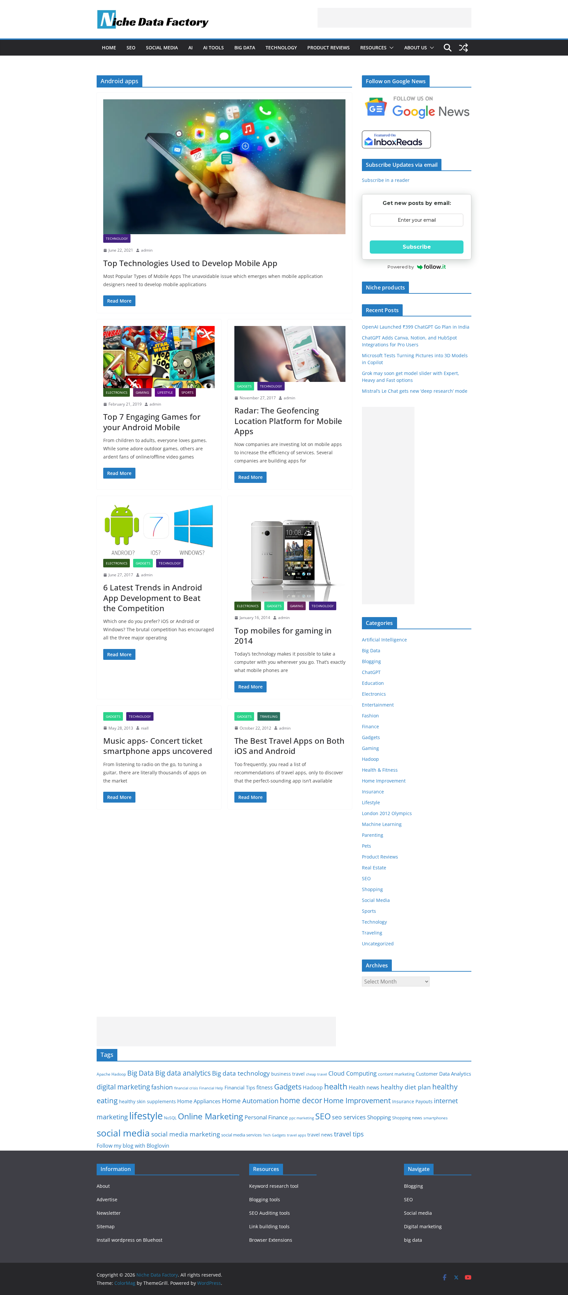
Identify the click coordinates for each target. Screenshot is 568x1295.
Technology (281, 47)
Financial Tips (240, 1087)
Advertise (107, 1199)
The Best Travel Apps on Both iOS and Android (289, 745)
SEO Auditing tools (269, 1213)
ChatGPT (371, 672)
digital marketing (123, 1086)
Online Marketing (210, 1116)
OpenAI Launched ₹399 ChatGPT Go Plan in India (415, 327)
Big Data (244, 47)
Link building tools (269, 1226)
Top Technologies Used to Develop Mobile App (190, 263)
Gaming (142, 392)
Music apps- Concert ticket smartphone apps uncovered (157, 745)
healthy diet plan (406, 1087)
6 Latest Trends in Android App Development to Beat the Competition (152, 597)
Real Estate (374, 867)
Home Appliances (199, 1101)
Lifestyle (165, 392)
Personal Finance (266, 1117)
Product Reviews (328, 47)
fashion (162, 1087)
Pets (366, 846)
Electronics (116, 392)
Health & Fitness (380, 770)
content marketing (396, 1074)
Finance (370, 726)
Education (373, 683)
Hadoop (370, 759)
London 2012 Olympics (387, 813)
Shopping (372, 889)
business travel (288, 1074)
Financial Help (211, 1087)
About (103, 1186)
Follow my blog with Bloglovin (133, 1145)
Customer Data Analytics (443, 1073)
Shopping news (407, 1118)
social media (123, 1133)
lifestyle (146, 1115)
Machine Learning (382, 824)
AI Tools (213, 47)
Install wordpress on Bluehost (129, 1240)
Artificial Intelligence (384, 639)
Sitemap (106, 1226)
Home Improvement (384, 781)
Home (109, 47)
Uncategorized (378, 943)
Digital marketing (423, 1226)
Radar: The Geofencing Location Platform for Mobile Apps (288, 420)
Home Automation (250, 1100)
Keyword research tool (273, 1186)
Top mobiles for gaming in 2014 (283, 635)
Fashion (370, 715)
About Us (415, 47)
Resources (373, 47)
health (335, 1086)
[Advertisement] (394, 18)
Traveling (268, 716)
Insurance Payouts (412, 1101)
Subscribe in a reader (386, 180)
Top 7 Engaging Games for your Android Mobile (152, 421)
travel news (320, 1135)
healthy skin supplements (147, 1101)
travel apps (296, 1135)
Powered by (401, 266)
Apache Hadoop (111, 1074)
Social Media (162, 47)
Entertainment (378, 705)
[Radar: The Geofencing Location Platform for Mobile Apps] (290, 354)
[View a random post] (463, 48)
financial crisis (186, 1088)
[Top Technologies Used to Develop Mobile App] (224, 166)
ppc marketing (301, 1118)
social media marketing (185, 1134)
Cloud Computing (352, 1073)
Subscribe (417, 247)
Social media (418, 1213)
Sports (187, 392)
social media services (241, 1135)
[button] (390, 47)
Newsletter (109, 1213)
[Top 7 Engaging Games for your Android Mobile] (159, 357)
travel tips (349, 1134)
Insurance (373, 791)
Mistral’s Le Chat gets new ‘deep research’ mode (414, 391)
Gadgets (244, 386)
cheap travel (316, 1074)
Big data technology (241, 1073)
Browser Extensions (270, 1240)
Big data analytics (183, 1073)
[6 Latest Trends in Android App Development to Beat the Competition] (159, 531)
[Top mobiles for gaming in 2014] (290, 552)
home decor (301, 1100)
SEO (131, 47)
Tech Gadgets (274, 1135)
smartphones (435, 1118)
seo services (349, 1117)
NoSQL (170, 1118)
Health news (364, 1087)
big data (413, 1240)
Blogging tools (264, 1199)
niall (145, 728)
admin (147, 250)
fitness (264, 1087)
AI (190, 47)
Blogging (371, 661)
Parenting (372, 835)
